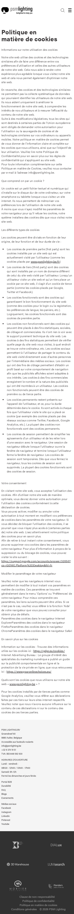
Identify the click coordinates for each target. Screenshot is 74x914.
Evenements (7, 797)
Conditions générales (24, 909)
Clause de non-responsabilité (37, 897)
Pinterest (5, 820)
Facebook (6, 807)
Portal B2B (6, 781)
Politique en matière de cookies (38, 905)
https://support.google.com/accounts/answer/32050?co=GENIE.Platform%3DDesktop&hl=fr (36, 563)
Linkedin (5, 816)
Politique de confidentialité (38, 901)
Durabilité (6, 785)
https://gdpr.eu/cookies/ (49, 651)
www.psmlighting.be (22, 684)
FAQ (3, 789)
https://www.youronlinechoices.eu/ (29, 671)
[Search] (62, 10)
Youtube (5, 823)
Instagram (6, 812)
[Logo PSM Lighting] (16, 10)
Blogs (4, 793)
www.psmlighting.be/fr (45, 261)
